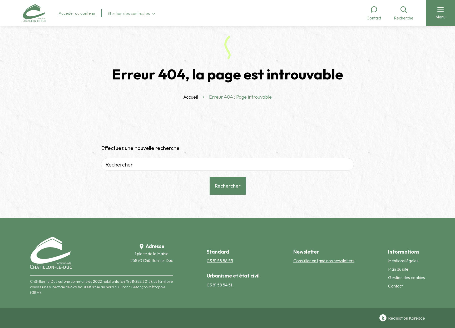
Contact (374, 18)
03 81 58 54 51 (219, 284)
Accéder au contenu (76, 13)
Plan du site (398, 269)
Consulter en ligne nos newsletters (323, 260)
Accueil (190, 97)
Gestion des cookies (406, 277)
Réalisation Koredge (406, 318)
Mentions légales (403, 260)
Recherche (403, 18)
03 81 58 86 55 (220, 260)
